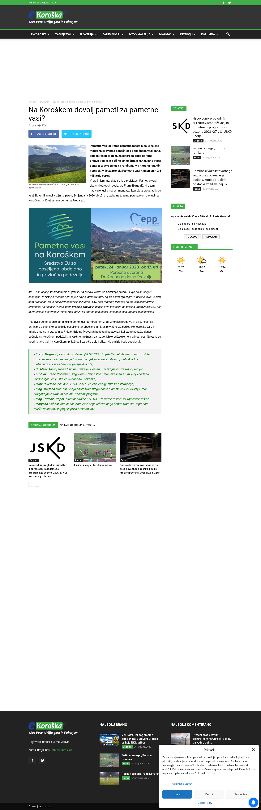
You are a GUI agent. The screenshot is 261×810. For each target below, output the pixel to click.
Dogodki (165, 34)
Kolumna (208, 34)
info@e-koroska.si (62, 750)
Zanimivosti (111, 34)
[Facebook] (223, 2)
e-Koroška (39, 34)
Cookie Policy (205, 803)
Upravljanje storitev (182, 784)
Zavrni (209, 794)
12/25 (202, 269)
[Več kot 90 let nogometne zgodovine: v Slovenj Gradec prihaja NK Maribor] (109, 739)
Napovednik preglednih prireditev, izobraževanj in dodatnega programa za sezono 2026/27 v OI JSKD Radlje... (212, 127)
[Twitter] (230, 2)
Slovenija (87, 34)
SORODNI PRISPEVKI (43, 425)
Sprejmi (177, 794)
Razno (78, 460)
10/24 (222, 269)
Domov (32, 101)
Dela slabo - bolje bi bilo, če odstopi (198, 228)
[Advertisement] (130, 67)
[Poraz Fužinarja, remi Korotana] (109, 778)
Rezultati (211, 236)
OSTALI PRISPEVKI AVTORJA (77, 425)
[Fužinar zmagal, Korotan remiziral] (95, 447)
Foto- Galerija (139, 34)
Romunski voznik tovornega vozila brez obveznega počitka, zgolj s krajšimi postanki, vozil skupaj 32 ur (140, 469)
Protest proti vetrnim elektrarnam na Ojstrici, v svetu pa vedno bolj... (212, 738)
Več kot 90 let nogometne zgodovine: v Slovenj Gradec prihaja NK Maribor (140, 738)
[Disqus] (94, 547)
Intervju (186, 34)
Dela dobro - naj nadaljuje (192, 223)
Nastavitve (240, 794)
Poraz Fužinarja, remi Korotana (141, 773)
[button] (253, 750)
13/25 (181, 269)
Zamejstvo (63, 34)
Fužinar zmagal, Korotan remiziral (93, 465)
